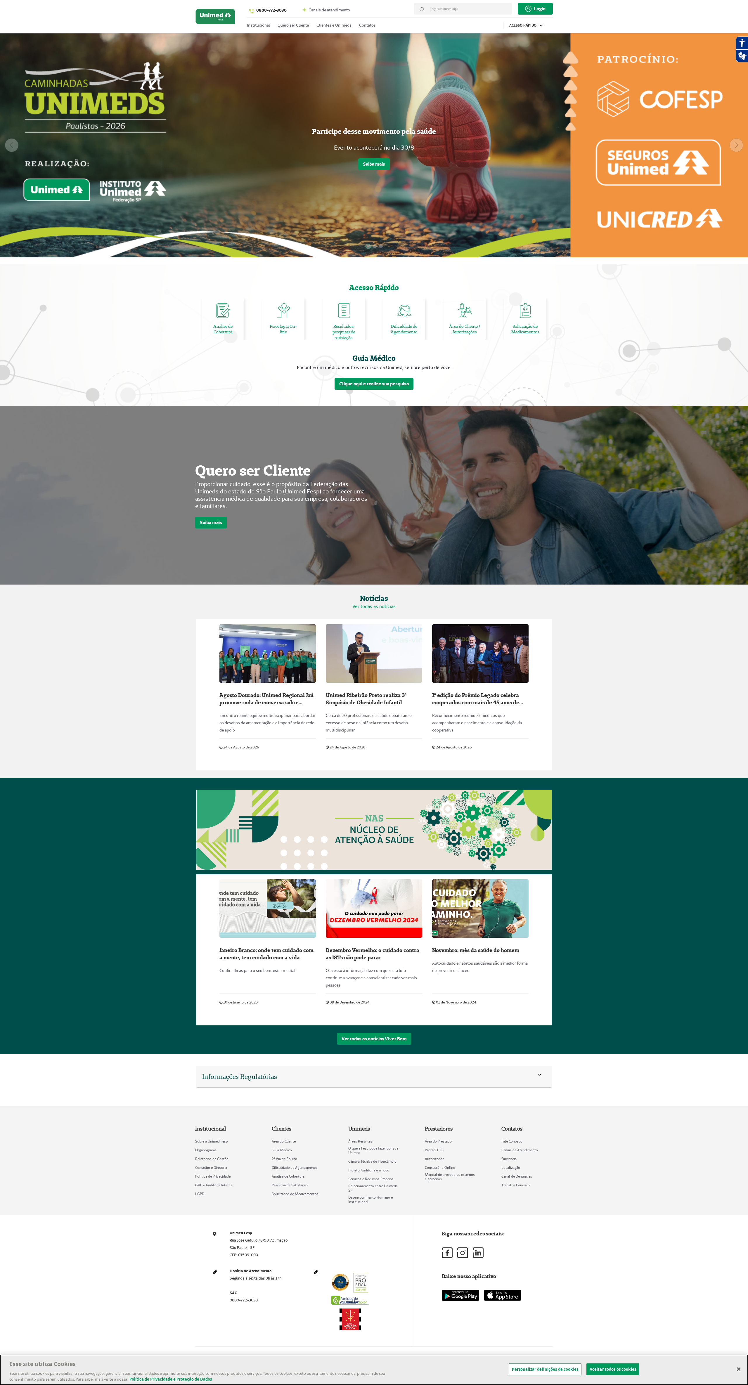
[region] (374, 1370)
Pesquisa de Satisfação (290, 1185)
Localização (510, 1167)
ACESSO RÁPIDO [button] (523, 25)
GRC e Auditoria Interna (213, 1185)
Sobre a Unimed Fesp (211, 1141)
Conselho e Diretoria (211, 1167)
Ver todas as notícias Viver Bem (374, 1039)
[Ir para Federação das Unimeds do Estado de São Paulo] (215, 18)
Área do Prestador (439, 1141)
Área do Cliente (284, 1141)
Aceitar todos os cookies (613, 1369)
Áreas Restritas (360, 1141)
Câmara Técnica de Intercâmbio (372, 1161)
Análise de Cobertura (288, 1176)
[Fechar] (738, 1369)
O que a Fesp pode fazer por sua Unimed (373, 1150)
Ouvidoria (509, 1159)
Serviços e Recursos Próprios (371, 1179)
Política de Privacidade (213, 1176)
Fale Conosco (511, 1141)
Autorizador (434, 1159)
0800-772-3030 (271, 10)
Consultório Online (440, 1167)
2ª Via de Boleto (284, 1159)
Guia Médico (282, 1150)
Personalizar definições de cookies (545, 1369)
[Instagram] (462, 1252)
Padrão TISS (434, 1150)
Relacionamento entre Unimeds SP (373, 1188)
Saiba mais (374, 163)
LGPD (199, 1194)
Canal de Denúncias (516, 1176)
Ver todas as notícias (374, 606)
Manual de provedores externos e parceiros (450, 1176)
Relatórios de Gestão (211, 1159)
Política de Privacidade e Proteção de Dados (170, 1378)
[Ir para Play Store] (460, 1295)
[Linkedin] (478, 1252)
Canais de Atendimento (519, 1150)
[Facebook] (447, 1252)
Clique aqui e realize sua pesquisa (374, 384)
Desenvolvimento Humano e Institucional (370, 1199)
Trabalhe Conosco (515, 1185)
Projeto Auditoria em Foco (368, 1170)
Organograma (206, 1150)
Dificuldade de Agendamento (294, 1167)
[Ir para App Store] (502, 1295)
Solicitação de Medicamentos (295, 1194)
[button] (541, 1076)
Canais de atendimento (329, 10)
